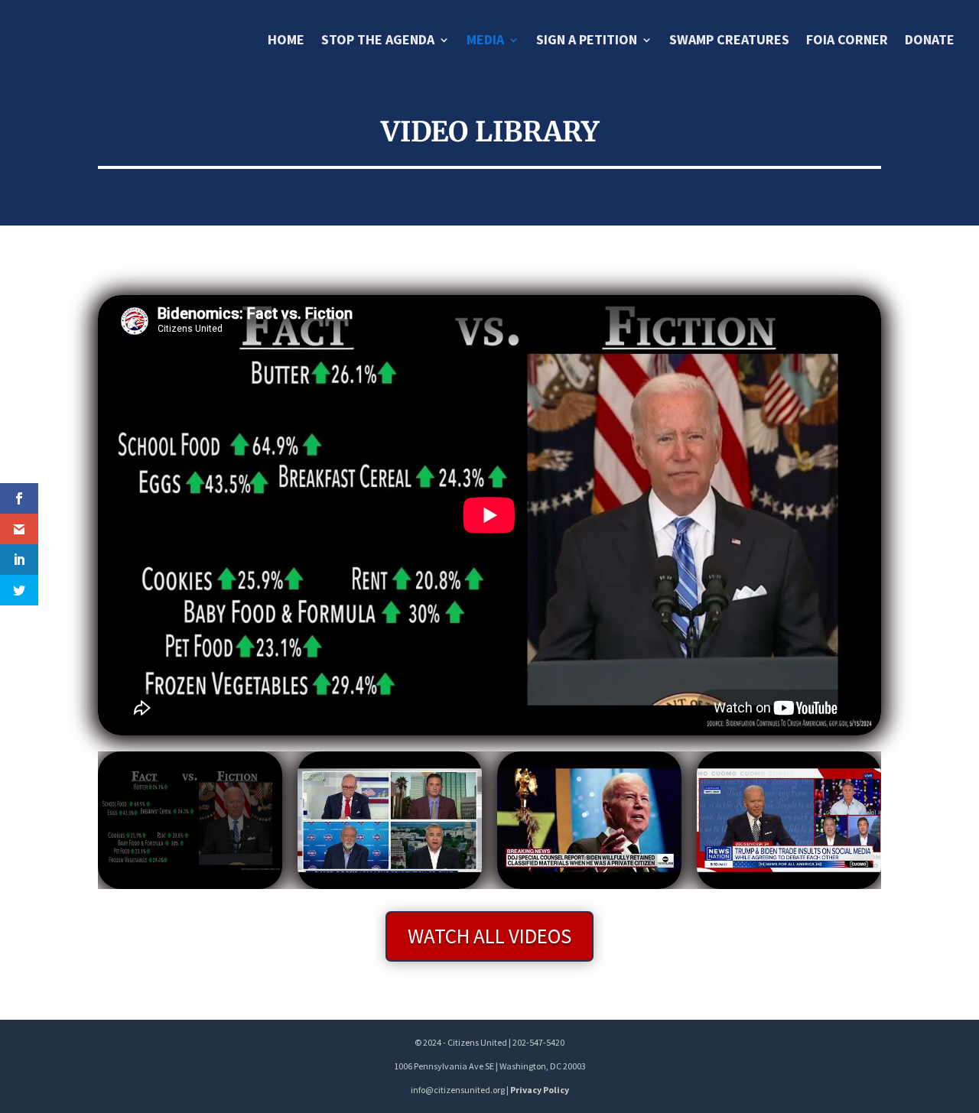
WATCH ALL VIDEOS (489, 936)
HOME (286, 41)
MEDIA (485, 41)
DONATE (930, 41)
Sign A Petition (586, 41)
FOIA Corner (847, 41)
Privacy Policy (539, 1089)
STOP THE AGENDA (377, 41)
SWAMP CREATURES (729, 41)
